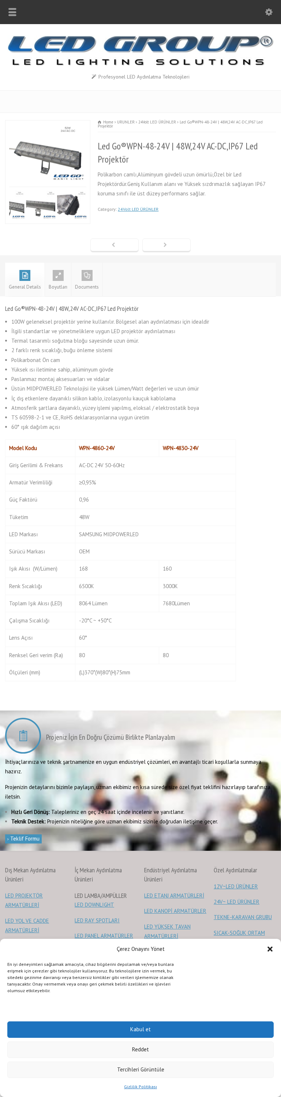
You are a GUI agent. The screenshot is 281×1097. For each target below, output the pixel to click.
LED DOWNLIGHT (94, 904)
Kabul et (140, 1029)
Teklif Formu (24, 838)
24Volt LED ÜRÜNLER (138, 209)
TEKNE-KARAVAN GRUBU (243, 917)
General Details (25, 287)
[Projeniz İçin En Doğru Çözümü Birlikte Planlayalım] (25, 737)
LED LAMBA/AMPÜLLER (101, 895)
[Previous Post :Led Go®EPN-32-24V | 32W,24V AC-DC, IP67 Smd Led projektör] (114, 245)
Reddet (140, 1049)
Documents (87, 287)
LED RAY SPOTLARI (97, 920)
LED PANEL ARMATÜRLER (104, 935)
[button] (270, 949)
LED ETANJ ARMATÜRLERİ (174, 895)
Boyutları (58, 287)
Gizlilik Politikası (140, 1086)
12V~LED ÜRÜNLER (236, 886)
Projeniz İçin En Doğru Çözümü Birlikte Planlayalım (110, 737)
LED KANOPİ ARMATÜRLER (175, 910)
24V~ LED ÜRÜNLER (236, 901)
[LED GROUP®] (140, 63)
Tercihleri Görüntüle (140, 1069)
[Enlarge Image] (48, 125)
